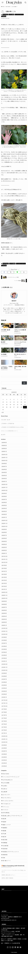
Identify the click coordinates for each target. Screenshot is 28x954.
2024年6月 (4, 469)
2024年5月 (4, 472)
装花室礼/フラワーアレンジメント (11, 851)
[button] (4, 272)
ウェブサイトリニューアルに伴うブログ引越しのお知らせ (14, 871)
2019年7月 (4, 643)
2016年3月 (4, 763)
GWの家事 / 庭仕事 (5, 419)
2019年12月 (4, 628)
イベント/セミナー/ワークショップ (11, 776)
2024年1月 (4, 481)
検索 (24, 383)
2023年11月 (4, 487)
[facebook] (8, 947)
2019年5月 (4, 649)
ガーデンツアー (6, 794)
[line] (15, 947)
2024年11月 (4, 457)
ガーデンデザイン (7, 797)
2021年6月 (4, 574)
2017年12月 (4, 700)
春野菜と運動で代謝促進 (7, 878)
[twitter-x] (10, 947)
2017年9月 (4, 709)
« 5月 (2, 412)
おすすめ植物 (11, 14)
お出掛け (5, 785)
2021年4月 (4, 580)
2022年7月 (4, 535)
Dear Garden (5, 14)
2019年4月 (4, 652)
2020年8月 (4, 604)
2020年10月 (4, 598)
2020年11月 (4, 595)
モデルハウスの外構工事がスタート (9, 431)
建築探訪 (5, 827)
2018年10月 (4, 670)
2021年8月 (4, 568)
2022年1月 (4, 553)
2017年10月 (4, 706)
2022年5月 (4, 541)
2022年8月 (4, 532)
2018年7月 (4, 679)
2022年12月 (4, 520)
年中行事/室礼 (6, 812)
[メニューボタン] (2, 2)
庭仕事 (4, 818)
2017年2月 (4, 730)
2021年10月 (4, 562)
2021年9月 (4, 565)
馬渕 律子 (14, 301)
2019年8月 (4, 640)
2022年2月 (4, 550)
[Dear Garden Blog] (14, 2)
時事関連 (5, 842)
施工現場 (5, 839)
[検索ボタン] (25, 2)
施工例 (4, 836)
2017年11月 (4, 703)
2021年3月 (4, 583)
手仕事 (4, 833)
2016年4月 (4, 760)
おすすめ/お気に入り (8, 779)
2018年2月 (4, 694)
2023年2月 (4, 514)
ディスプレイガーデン (19, 14)
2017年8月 (4, 712)
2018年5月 (4, 685)
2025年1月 (4, 451)
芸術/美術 (5, 848)
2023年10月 (4, 490)
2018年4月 (4, 688)
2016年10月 (4, 742)
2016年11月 (4, 739)
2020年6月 (4, 610)
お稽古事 (5, 791)
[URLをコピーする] (24, 272)
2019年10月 (4, 634)
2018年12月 (4, 664)
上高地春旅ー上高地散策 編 (7, 423)
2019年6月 (4, 646)
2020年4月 (4, 616)
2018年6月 (4, 682)
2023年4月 (4, 508)
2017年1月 (4, 733)
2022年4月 (4, 544)
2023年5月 (4, 505)
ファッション (6, 806)
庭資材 (4, 821)
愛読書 (4, 830)
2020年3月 (4, 619)
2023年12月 (4, 484)
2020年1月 (4, 625)
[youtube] (18, 947)
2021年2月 (4, 586)
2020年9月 (4, 601)
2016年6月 (4, 754)
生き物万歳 (4, 16)
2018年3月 (4, 691)
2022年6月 (4, 538)
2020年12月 (4, 592)
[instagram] (13, 947)
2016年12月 (4, 736)
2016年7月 (4, 751)
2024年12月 (4, 454)
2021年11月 (4, 559)
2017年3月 (4, 727)
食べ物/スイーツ (7, 860)
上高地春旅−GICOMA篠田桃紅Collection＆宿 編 (12, 427)
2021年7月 (4, 571)
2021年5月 (4, 577)
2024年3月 (4, 475)
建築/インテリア (7, 824)
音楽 (4, 857)
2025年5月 (4, 442)
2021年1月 (4, 589)
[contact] (20, 947)
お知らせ (5, 788)
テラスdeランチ (6, 803)
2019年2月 (4, 658)
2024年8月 (4, 463)
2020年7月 (4, 607)
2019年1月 (4, 661)
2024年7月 (4, 466)
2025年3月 (4, 445)
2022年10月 (4, 526)
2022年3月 (4, 547)
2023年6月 (4, 502)
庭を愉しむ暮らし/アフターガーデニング (12, 815)
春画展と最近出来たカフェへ (8, 875)
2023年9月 (4, 493)
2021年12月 (4, 556)
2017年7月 (4, 715)
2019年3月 (4, 655)
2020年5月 (4, 613)
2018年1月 (4, 697)
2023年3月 (4, 511)
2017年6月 (4, 718)
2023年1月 (4, 517)
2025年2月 (4, 448)
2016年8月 (4, 748)
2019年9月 (4, 637)
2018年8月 (4, 676)
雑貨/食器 (5, 854)
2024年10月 (4, 460)
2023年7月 (4, 499)
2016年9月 (4, 745)
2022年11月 (4, 523)
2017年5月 (4, 721)
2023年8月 (4, 496)
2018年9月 (4, 673)
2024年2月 (4, 478)
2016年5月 (4, 757)
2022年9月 (4, 529)
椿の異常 (3, 434)
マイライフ (5, 809)
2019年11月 (4, 631)
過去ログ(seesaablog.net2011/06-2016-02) (13, 866)
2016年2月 (4, 766)
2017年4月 (4, 724)
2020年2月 (4, 622)
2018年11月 (4, 667)
